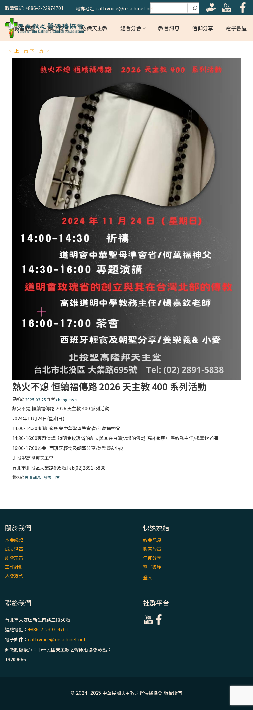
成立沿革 (14, 549)
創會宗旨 (14, 557)
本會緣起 (14, 540)
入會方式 (14, 575)
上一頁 (18, 50)
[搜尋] (195, 8)
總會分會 (130, 28)
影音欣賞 (152, 549)
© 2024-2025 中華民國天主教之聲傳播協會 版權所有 (126, 693)
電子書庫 (152, 566)
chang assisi (66, 399)
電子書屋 (236, 28)
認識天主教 (94, 28)
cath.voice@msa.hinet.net (57, 639)
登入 (147, 577)
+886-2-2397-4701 (48, 629)
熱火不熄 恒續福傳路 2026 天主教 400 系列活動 (109, 386)
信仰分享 (202, 28)
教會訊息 (169, 28)
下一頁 (39, 50)
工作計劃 (14, 566)
